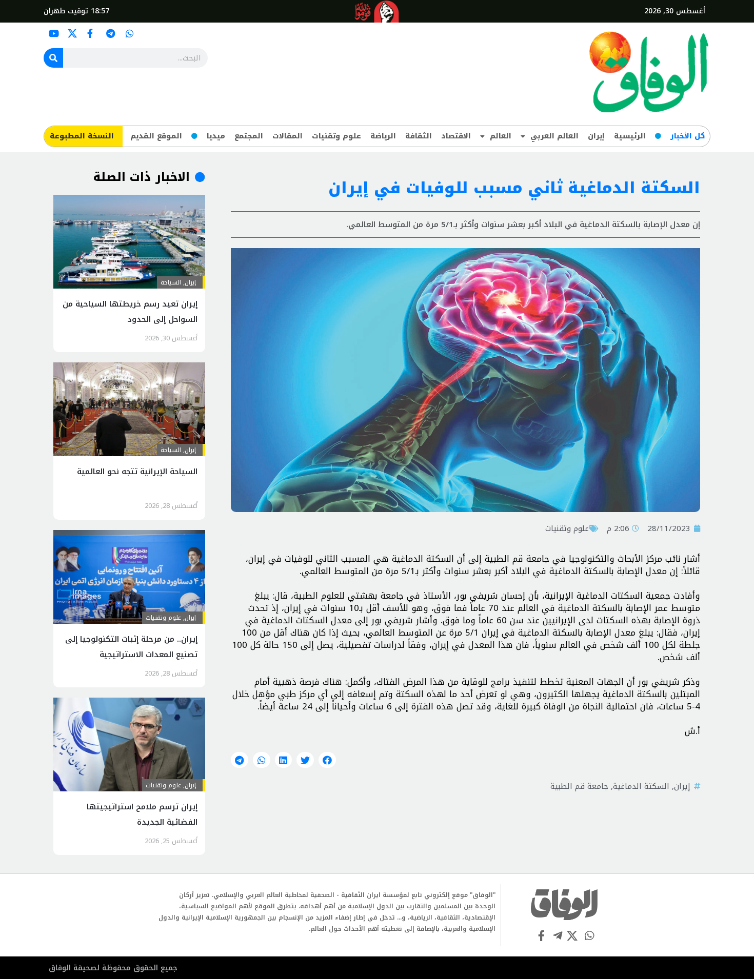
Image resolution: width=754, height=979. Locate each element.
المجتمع (248, 136)
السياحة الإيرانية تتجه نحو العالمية (137, 471)
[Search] (53, 58)
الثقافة (418, 136)
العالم (500, 136)
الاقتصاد (456, 136)
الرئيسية (630, 136)
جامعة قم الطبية (579, 786)
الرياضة (383, 136)
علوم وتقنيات (336, 136)
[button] (327, 760)
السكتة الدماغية (641, 786)
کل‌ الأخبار (687, 136)
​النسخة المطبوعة (82, 136)
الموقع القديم (156, 136)
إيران (596, 136)
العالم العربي (554, 136)
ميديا (216, 136)
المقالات (287, 136)
